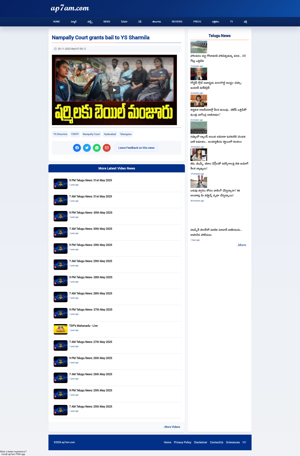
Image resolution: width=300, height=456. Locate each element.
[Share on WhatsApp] (97, 148)
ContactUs (216, 442)
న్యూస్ (74, 21)
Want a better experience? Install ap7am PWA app (13, 452)
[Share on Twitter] (87, 148)
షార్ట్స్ (90, 21)
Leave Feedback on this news (136, 148)
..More (241, 245)
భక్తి (245, 21)
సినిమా (124, 21)
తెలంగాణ (156, 21)
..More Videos (171, 427)
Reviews (177, 21)
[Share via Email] (107, 148)
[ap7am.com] (70, 8)
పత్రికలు (215, 21)
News (106, 21)
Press (197, 21)
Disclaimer (200, 442)
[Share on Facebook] (77, 148)
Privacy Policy (182, 442)
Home (56, 21)
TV (231, 21)
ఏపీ (139, 21)
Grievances (233, 442)
